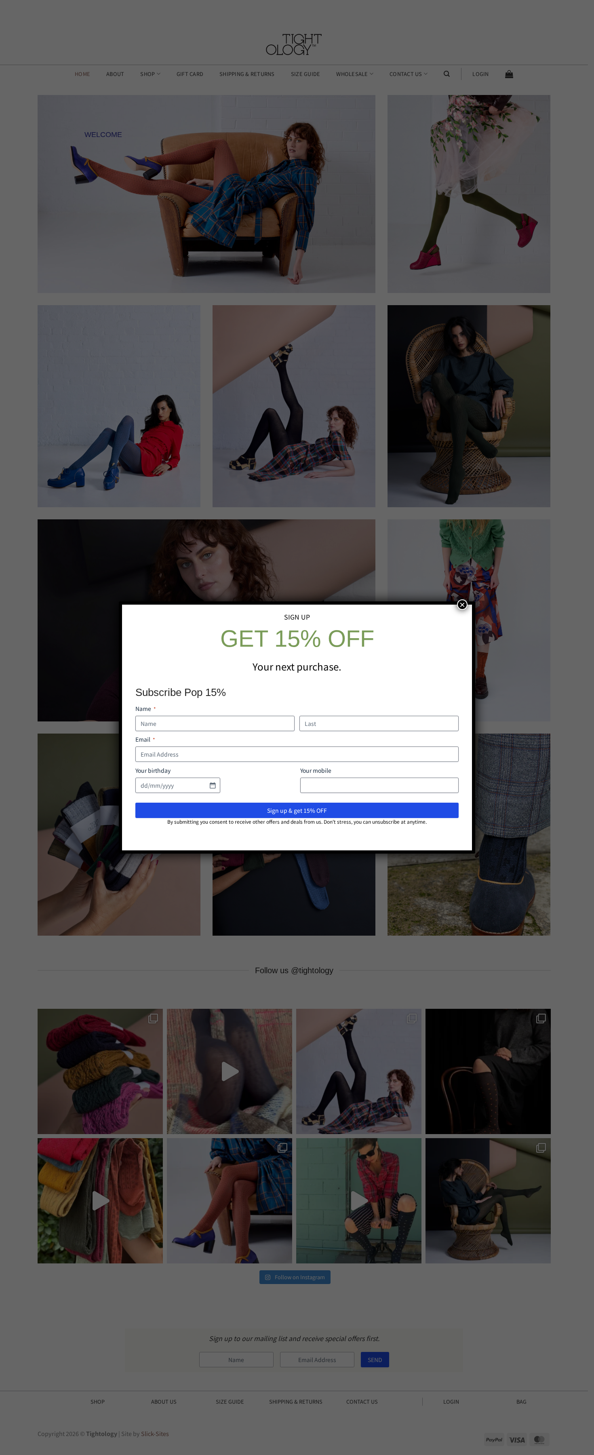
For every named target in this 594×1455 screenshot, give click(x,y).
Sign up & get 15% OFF (297, 810)
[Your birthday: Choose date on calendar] (212, 785)
